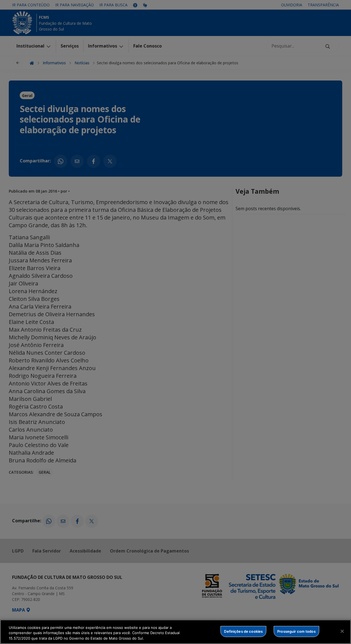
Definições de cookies (243, 631)
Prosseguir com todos (296, 631)
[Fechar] (342, 631)
